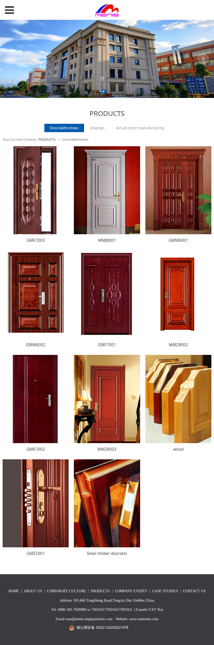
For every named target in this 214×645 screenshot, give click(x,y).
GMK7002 (35, 449)
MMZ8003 (106, 449)
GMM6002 (35, 345)
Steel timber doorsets (107, 553)
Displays (97, 127)
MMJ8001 (107, 240)
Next (203, 58)
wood (178, 449)
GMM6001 (178, 240)
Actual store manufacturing (140, 127)
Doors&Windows (64, 127)
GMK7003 (35, 240)
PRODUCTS (47, 139)
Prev (11, 58)
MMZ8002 (178, 345)
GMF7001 (107, 345)
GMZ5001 (36, 553)
